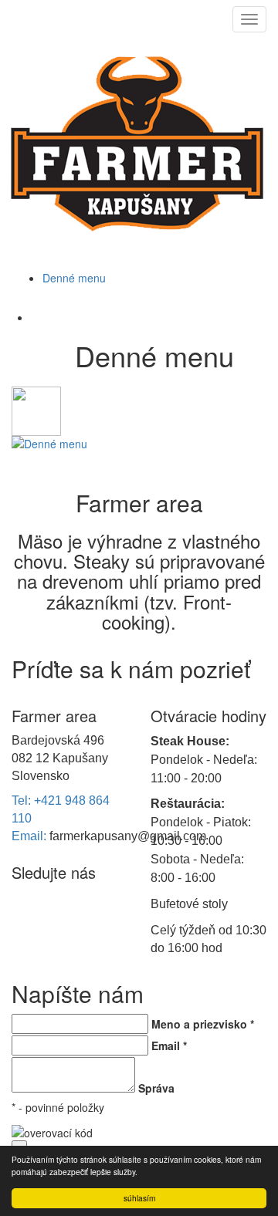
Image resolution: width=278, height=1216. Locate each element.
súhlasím (139, 1198)
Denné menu (74, 277)
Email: (30, 836)
